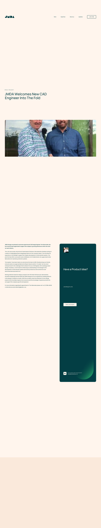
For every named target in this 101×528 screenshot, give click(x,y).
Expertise (63, 17)
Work (55, 17)
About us (72, 17)
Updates (81, 17)
